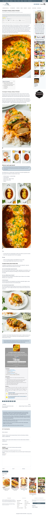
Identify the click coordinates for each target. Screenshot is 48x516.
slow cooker (4, 173)
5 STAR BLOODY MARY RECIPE (36, 76)
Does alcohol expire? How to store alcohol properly (7, 406)
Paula (18, 357)
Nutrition (6, 88)
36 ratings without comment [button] (16, 447)
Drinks (25, 500)
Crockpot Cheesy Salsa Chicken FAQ (9, 84)
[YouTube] (39, 4)
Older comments (5, 432)
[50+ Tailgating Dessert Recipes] (41, 485)
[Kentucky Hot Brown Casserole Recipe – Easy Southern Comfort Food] (15, 482)
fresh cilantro (12, 373)
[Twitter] (35, 4)
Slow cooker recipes (27, 503)
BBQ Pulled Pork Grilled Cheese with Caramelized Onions (36, 85)
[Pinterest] (37, 4)
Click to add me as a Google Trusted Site (13, 374)
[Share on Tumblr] (10, 401)
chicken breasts (12, 369)
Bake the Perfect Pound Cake (36, 68)
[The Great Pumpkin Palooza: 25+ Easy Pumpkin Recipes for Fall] (32, 485)
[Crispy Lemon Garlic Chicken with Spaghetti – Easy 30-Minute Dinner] (6, 482)
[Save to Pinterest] (3, 401)
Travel (18, 506)
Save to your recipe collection (12, 361)
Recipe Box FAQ (12, 398)
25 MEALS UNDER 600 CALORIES (42, 68)
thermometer (13, 253)
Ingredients (6, 86)
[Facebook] (34, 4)
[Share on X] (7, 401)
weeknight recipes (15, 340)
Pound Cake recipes (19, 503)
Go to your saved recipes (22, 361)
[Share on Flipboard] (12, 401)
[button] (13, 358)
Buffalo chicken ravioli (21, 342)
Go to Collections (22, 20)
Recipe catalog (19, 500)
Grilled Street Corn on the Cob (42, 76)
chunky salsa (11, 371)
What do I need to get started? (8, 83)
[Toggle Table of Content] (13, 81)
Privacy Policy (29, 513)
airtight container (10, 259)
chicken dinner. (9, 336)
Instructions (6, 87)
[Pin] (2, 78)
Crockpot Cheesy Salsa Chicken (8, 82)
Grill (25, 506)
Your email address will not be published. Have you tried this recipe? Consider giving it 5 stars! (16, 452)
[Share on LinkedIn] (14, 401)
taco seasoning (13, 370)
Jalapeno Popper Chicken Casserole (25, 405)
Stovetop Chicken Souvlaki (11, 342)
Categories (34, 505)
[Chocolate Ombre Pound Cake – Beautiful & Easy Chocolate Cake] (23, 482)
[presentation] (36, 64)
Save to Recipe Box (16, 20)
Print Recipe (10, 20)
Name (4, 468)
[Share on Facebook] (5, 401)
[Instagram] (36, 4)
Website (23, 468)
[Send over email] (9, 401)
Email (13, 468)
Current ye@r (4, 473)
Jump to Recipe (6, 20)
